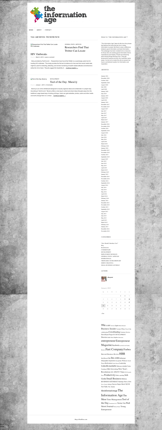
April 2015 (104, 168)
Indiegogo (122, 358)
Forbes (127, 349)
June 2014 (104, 189)
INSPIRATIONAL (106, 258)
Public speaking (120, 375)
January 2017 (104, 122)
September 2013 (105, 209)
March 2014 (104, 196)
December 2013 (105, 203)
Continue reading (72, 68)
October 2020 (104, 80)
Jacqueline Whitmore (121, 361)
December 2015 (105, 150)
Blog (102, 245)
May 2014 (104, 192)
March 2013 (104, 222)
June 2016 (104, 137)
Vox (124, 403)
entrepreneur (108, 340)
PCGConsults (128, 372)
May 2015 (104, 165)
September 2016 (105, 130)
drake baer (110, 337)
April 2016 (104, 141)
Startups (121, 381)
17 (129, 302)
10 (129, 299)
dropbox (116, 337)
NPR (115, 372)
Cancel (2, 426)
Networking (114, 369)
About (39, 30)
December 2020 (105, 78)
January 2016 (104, 148)
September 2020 (105, 82)
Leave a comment (49, 57)
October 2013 (104, 207)
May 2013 (104, 218)
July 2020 (103, 87)
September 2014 (105, 183)
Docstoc (104, 337)
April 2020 (104, 89)
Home (31, 30)
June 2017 (104, 113)
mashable (112, 366)
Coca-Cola (128, 329)
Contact (48, 30)
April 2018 (104, 100)
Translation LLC (113, 403)
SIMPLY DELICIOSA (107, 263)
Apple (117, 325)
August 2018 (104, 98)
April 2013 (104, 220)
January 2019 (104, 96)
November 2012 (105, 231)
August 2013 (104, 211)
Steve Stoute (104, 384)
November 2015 (105, 152)
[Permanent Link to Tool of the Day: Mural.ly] (39, 79)
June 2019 (104, 93)
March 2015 (104, 170)
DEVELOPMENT (54, 79)
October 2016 (104, 128)
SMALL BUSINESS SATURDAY (110, 265)
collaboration (104, 332)
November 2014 (105, 178)
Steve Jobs (127, 381)
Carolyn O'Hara (120, 329)
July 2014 (103, 187)
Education (120, 337)
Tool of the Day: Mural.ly (63, 82)
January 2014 (104, 200)
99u (103, 325)
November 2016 (105, 126)
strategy (109, 384)
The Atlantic (111, 387)
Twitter (120, 403)
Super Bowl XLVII (123, 384)
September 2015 (105, 157)
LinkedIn (104, 366)
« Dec (102, 313)
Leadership (122, 363)
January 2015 (104, 174)
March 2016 (104, 144)
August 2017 (104, 109)
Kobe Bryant (116, 363)
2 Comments (49, 85)
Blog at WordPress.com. (81, 419)
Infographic (104, 361)
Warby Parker (117, 406)
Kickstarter (108, 363)
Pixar (102, 375)
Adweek (113, 325)
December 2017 (105, 104)
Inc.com (115, 357)
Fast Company (114, 349)
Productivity (109, 374)
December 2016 (105, 124)
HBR (122, 353)
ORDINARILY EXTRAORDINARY (111, 261)
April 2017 (104, 117)
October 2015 (104, 154)
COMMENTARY (106, 250)
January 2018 (104, 102)
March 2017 (104, 120)
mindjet (124, 366)
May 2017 (104, 115)
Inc (109, 358)
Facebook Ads (122, 345)
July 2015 (103, 161)
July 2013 (103, 213)
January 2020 (104, 91)
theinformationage (109, 390)
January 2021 (104, 76)
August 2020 (104, 85)
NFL (112, 372)
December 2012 (105, 229)
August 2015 (104, 159)
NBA (108, 369)
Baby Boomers (122, 325)
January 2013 (104, 226)
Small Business (113, 378)
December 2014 (105, 176)
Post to (2, 424)
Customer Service (125, 332)
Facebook (115, 345)
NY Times (121, 372)
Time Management (114, 399)
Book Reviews (105, 247)
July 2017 (103, 111)
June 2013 (104, 216)
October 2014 (104, 181)
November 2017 (105, 107)
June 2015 (104, 163)
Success (114, 384)
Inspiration (112, 361)
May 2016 (104, 139)
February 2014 (105, 198)
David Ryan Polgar (107, 334)
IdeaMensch (104, 358)
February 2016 (105, 146)
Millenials (119, 366)
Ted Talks (104, 386)
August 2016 (104, 133)
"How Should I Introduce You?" (109, 243)
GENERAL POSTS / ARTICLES (73, 44)
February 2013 (105, 224)
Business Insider (108, 328)
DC (114, 334)
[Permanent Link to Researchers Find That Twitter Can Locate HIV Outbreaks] (46, 46)
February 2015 (105, 172)
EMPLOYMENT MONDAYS (109, 254)
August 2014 (104, 185)
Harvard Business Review (110, 354)
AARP (108, 325)
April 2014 (104, 194)
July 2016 (103, 135)
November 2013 (105, 205)
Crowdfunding (114, 332)
